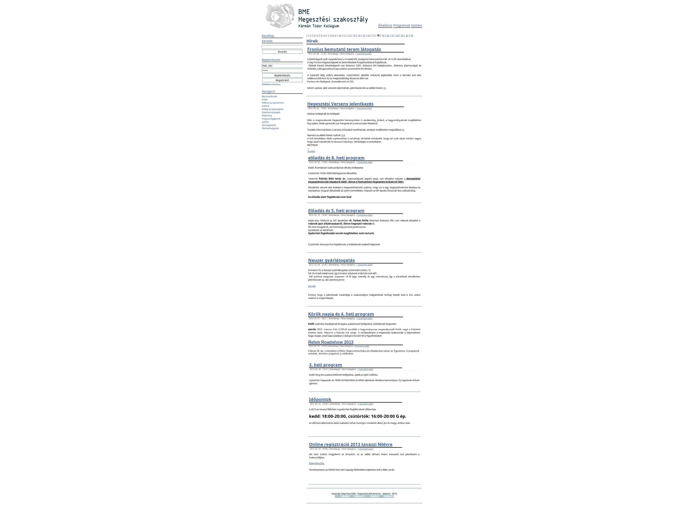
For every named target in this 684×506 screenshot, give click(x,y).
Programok (401, 25)
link (343, 135)
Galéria (265, 105)
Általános (385, 25)
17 (373, 35)
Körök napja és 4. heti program (341, 314)
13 (354, 35)
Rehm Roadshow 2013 (330, 342)
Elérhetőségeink (270, 128)
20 (388, 35)
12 (349, 35)
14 (359, 35)
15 (363, 35)
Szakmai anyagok (271, 112)
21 (392, 35)
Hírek (265, 99)
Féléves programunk (273, 102)
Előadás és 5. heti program (336, 210)
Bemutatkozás (269, 96)
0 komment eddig (364, 53)
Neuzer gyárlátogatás (331, 260)
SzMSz (265, 121)
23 (402, 35)
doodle (312, 286)
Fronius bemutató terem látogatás (344, 49)
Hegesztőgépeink (271, 118)
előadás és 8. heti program (336, 157)
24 (407, 35)
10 (339, 35)
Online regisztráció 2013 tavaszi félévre (350, 444)
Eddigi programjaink (272, 109)
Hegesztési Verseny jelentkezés (340, 104)
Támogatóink (269, 125)
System (416, 25)
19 (383, 35)
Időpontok (320, 399)
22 (397, 35)
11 (344, 35)
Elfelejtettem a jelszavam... (271, 84)
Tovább (311, 151)
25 (412, 35)
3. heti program (325, 365)
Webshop (267, 115)
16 (368, 35)
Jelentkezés (317, 463)
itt (385, 87)
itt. (403, 129)
